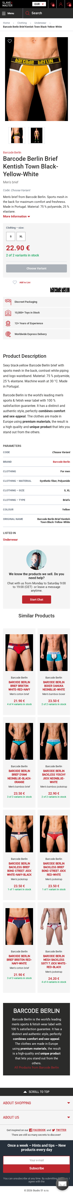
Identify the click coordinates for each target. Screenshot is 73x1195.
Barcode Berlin (12, 152)
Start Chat (36, 599)
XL (21, 236)
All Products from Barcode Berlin (36, 1067)
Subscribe (36, 1168)
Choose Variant (36, 268)
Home (6, 23)
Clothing (22, 23)
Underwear (40, 23)
